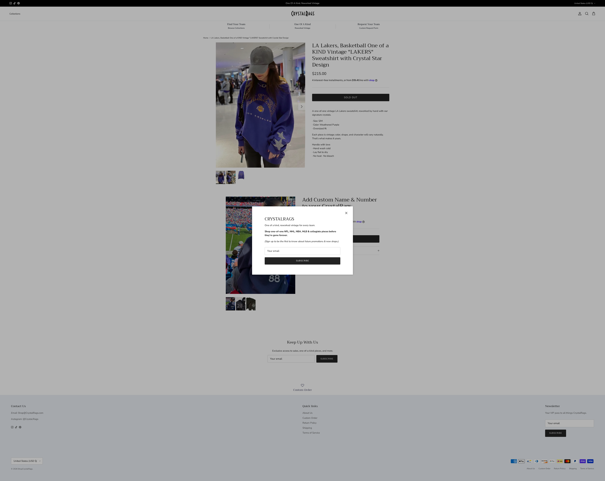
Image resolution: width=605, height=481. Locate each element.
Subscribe (302, 260)
